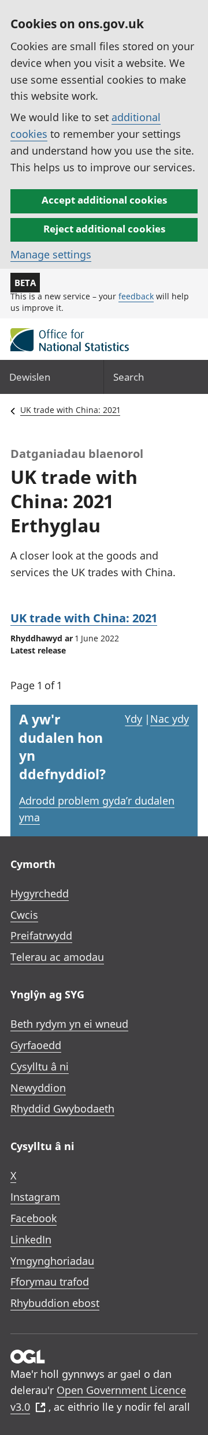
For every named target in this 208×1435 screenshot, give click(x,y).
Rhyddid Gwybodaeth (62, 1108)
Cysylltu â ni (39, 1066)
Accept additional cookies (104, 199)
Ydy (133, 719)
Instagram (35, 1197)
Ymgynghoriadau (52, 1261)
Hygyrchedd (39, 893)
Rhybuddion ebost (54, 1303)
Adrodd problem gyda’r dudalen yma (96, 809)
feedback (136, 296)
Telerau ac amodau (57, 957)
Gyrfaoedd (35, 1045)
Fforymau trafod (49, 1282)
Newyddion (38, 1088)
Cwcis (24, 915)
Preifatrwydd (41, 935)
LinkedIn (30, 1239)
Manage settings (50, 254)
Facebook (33, 1218)
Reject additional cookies (104, 228)
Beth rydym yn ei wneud (69, 1024)
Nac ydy (169, 719)
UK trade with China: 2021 (70, 409)
